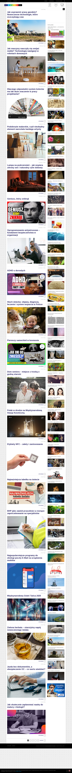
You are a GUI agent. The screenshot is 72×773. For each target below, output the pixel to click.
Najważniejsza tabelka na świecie (23, 479)
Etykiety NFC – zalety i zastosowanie (25, 444)
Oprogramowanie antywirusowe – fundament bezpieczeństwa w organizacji (23, 232)
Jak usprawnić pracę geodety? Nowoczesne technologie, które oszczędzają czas (22, 14)
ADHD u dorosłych (16, 270)
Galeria (62, 6)
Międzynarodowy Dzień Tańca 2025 (24, 596)
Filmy (56, 6)
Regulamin (9, 745)
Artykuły (49, 6)
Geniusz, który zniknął (18, 199)
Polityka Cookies (18, 771)
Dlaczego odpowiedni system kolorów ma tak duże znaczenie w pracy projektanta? (25, 91)
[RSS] (64, 1)
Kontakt (13, 745)
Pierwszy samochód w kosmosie (23, 340)
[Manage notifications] (69, 771)
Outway (17, 745)
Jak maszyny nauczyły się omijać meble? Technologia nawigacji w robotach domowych (23, 51)
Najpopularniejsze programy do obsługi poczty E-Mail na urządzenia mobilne (24, 557)
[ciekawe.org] (13, 5)
